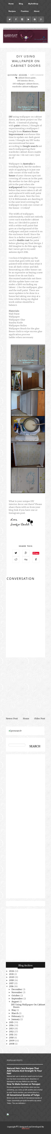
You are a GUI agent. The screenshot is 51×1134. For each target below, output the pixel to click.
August (15, 1001)
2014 (11, 1025)
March (15, 1013)
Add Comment (36, 75)
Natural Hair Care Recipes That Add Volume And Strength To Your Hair (24, 1071)
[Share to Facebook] (35, 559)
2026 (12, 971)
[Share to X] (15, 553)
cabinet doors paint (26, 78)
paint (17, 125)
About (36, 11)
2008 (12, 1043)
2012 (11, 1031)
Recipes (12, 11)
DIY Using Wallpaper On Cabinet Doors (28, 1005)
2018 (11, 980)
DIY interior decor (25, 80)
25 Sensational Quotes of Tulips (23, 1095)
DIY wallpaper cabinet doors (25, 84)
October (16, 995)
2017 (11, 983)
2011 (11, 1034)
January (16, 1019)
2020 (12, 977)
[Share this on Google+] (25, 553)
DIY (10, 116)
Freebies (25, 11)
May (14, 1010)
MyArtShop (33, 4)
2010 (11, 1037)
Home (11, 4)
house (12, 175)
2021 (11, 974)
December (17, 989)
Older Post (39, 718)
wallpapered (15, 187)
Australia (28, 163)
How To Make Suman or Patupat (23, 1084)
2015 (11, 1022)
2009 (12, 1040)
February (16, 1016)
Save (37, 553)
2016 (11, 986)
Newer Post (12, 718)
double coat (23, 240)
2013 (11, 1028)
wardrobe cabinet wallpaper (25, 86)
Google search (30, 146)
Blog (21, 4)
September (17, 998)
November (17, 992)
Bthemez (25, 1128)
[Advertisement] (25, 687)
